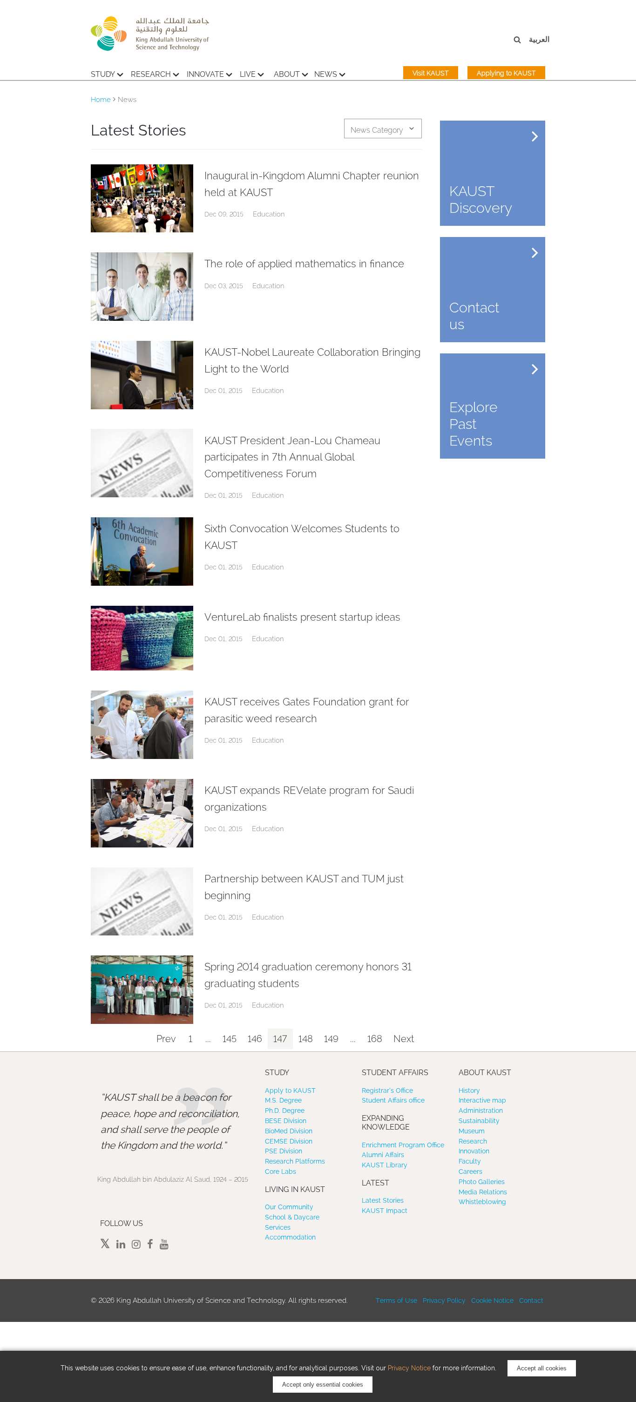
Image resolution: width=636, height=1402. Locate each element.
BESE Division (285, 1120)
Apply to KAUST (290, 1090)
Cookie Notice (492, 1300)
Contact (531, 1300)
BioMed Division (288, 1131)
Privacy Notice (409, 1368)
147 (280, 1038)
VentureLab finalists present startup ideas (302, 617)
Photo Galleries (482, 1181)
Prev (166, 1038)
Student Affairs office (393, 1100)
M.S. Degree (283, 1100)
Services (278, 1227)
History (469, 1090)
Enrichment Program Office (403, 1145)
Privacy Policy (444, 1300)
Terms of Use (396, 1300)
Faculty (470, 1161)
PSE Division (283, 1151)
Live (248, 74)
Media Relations (483, 1192)
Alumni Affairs (383, 1154)
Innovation (474, 1151)
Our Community (289, 1207)
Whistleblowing (482, 1202)
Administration (481, 1110)
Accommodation (290, 1237)
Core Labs (280, 1171)
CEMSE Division (288, 1141)
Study (103, 74)
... (208, 1038)
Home (101, 99)
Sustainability (479, 1120)
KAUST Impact (384, 1210)
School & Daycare (292, 1217)
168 (374, 1038)
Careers (470, 1171)
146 (255, 1038)
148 (305, 1038)
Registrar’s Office (387, 1090)
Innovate (205, 74)
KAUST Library (384, 1165)
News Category (377, 130)
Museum (472, 1131)
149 (331, 1038)
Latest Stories (383, 1200)
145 (230, 1038)
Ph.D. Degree (284, 1110)
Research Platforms (295, 1161)
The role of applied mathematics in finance (304, 263)
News (325, 74)
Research (151, 74)
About (287, 74)
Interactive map (482, 1100)
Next (403, 1038)
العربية (539, 39)
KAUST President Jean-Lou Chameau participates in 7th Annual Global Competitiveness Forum (292, 457)
